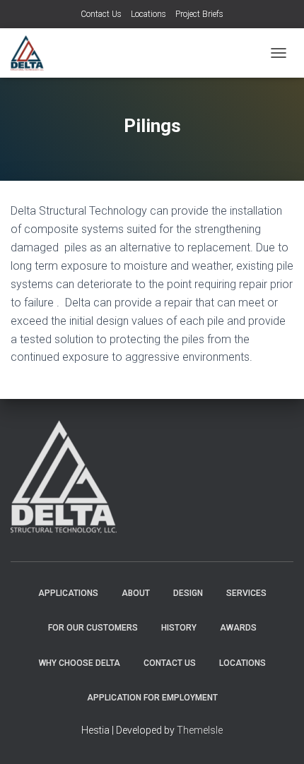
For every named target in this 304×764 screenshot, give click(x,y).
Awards (238, 628)
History (179, 628)
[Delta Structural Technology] (32, 53)
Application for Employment (152, 698)
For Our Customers (93, 628)
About (136, 593)
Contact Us (101, 14)
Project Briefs (199, 14)
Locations (148, 14)
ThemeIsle (200, 730)
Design (188, 593)
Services (246, 593)
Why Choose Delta (79, 663)
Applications (68, 593)
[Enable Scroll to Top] (276, 735)
